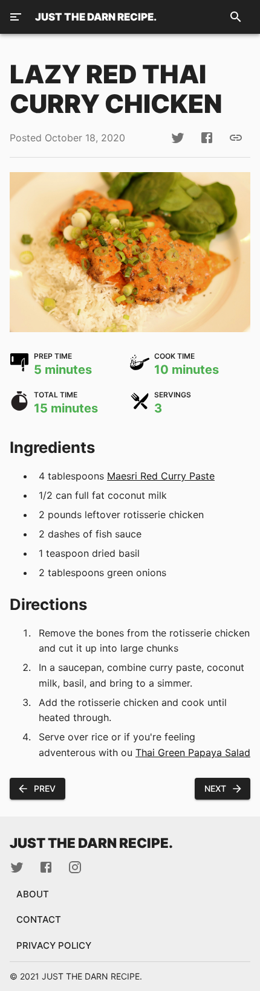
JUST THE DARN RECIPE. (96, 17)
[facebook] (206, 137)
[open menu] (15, 16)
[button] (37, 789)
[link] (235, 137)
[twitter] (177, 137)
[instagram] (74, 867)
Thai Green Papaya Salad (192, 752)
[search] (235, 16)
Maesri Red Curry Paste (161, 476)
